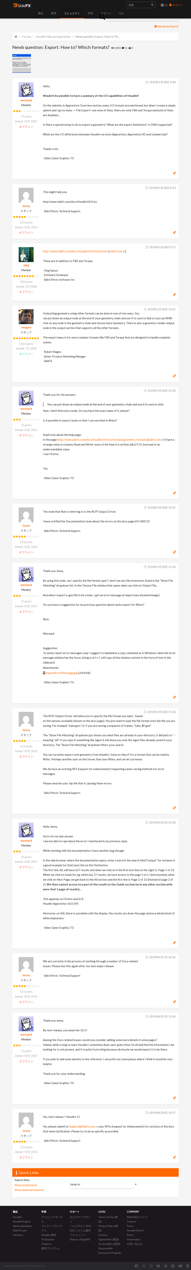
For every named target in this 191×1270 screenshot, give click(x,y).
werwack (26, 100)
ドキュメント (77, 1234)
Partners (18, 1234)
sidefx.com (116, 251)
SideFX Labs (20, 1230)
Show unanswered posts (29, 1189)
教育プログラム (50, 1248)
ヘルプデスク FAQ (80, 1225)
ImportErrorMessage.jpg (62, 673)
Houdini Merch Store (135, 1232)
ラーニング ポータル (52, 1219)
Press (130, 1225)
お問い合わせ (135, 1243)
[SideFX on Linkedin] (187, 1266)
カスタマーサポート (80, 1219)
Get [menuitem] (121, 13)
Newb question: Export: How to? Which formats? (98, 36)
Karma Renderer (22, 1225)
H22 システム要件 (80, 1230)
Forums (26, 36)
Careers (131, 1221)
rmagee (26, 327)
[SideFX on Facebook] (136, 1266)
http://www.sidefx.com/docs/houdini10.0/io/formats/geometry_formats (101, 439)
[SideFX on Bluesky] (158, 1266)
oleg (26, 265)
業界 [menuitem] (53, 13)
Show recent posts (26, 1185)
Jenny (26, 206)
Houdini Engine (21, 1221)
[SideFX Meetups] (165, 1266)
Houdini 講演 (48, 1234)
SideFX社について (137, 1217)
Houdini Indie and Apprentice (53, 36)
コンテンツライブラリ (51, 1228)
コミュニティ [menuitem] (72, 13)
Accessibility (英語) (109, 1243)
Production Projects (47, 1241)
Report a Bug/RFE (80, 1239)
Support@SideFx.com (82, 1126)
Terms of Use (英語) (108, 1219)
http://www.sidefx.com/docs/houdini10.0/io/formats (75, 251)
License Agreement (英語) (108, 1237)
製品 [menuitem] (40, 13)
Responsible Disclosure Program (109, 1250)
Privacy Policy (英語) (108, 1228)
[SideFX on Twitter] (144, 1266)
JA (166, 5)
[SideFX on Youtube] (180, 1266)
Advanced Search (168, 26)
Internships (133, 1239)
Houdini (17, 1217)
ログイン (177, 5)
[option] (19, 63)
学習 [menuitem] (90, 13)
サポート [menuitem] (106, 13)
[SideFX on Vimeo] (172, 1266)
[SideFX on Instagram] (151, 1266)
